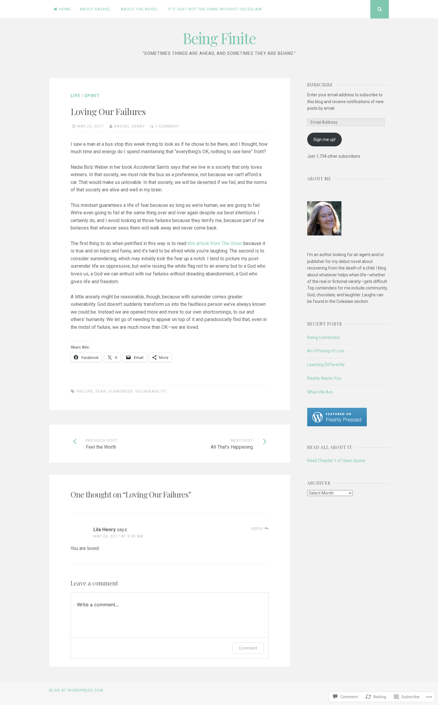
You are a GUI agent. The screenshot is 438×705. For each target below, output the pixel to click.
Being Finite (219, 38)
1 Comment (167, 126)
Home (65, 9)
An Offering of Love (325, 350)
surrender (120, 391)
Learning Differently (326, 364)
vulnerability (151, 391)
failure (85, 391)
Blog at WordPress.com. (77, 690)
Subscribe (320, 85)
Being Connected (323, 337)
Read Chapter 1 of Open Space (336, 460)
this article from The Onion (214, 243)
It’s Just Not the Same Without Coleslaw (215, 9)
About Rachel (95, 9)
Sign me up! (324, 139)
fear (101, 391)
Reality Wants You (324, 378)
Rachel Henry (129, 126)
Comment (248, 647)
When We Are (320, 392)
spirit (92, 95)
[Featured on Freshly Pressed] (337, 424)
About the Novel (139, 9)
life (75, 95)
